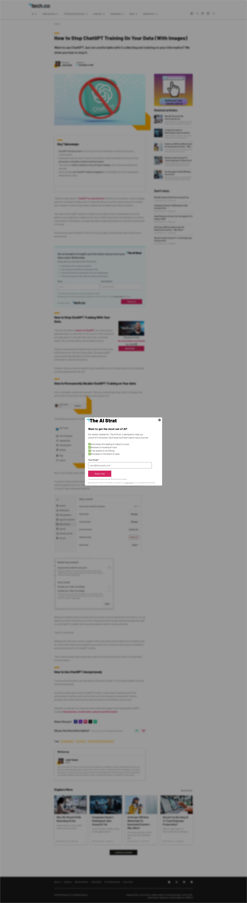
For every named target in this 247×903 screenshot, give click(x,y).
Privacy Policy (129, 482)
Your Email (93, 460)
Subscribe (100, 473)
